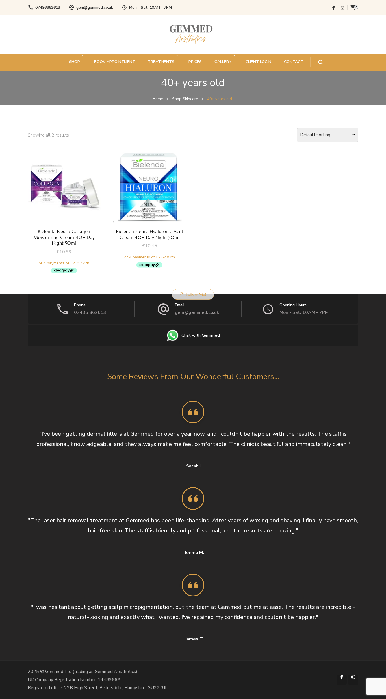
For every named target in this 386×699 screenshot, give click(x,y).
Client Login (258, 61)
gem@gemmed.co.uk (94, 7)
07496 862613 (90, 312)
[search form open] (316, 62)
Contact (293, 61)
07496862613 (47, 7)
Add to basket (64, 202)
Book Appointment (114, 61)
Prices (195, 61)
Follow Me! (196, 294)
